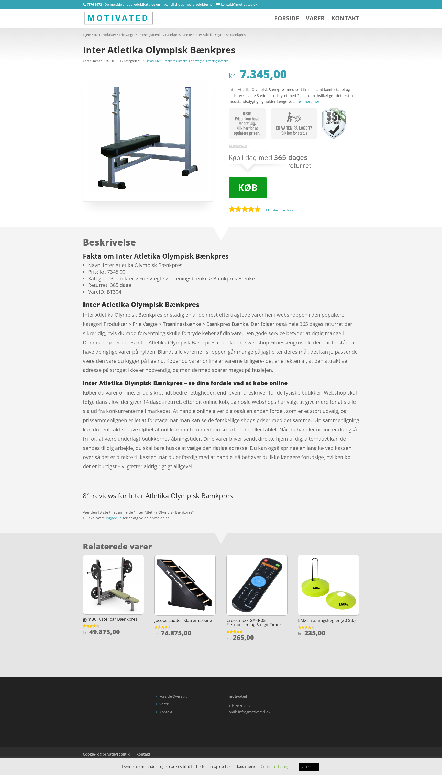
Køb (248, 187)
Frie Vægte (127, 34)
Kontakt (345, 19)
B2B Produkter (105, 34)
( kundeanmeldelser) (279, 210)
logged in (114, 518)
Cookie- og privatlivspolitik (106, 754)
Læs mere (246, 766)
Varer (315, 19)
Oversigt (179, 696)
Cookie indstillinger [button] (277, 766)
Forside (286, 19)
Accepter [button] (309, 766)
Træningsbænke (150, 34)
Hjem (87, 34)
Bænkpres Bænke (178, 34)
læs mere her (308, 101)
